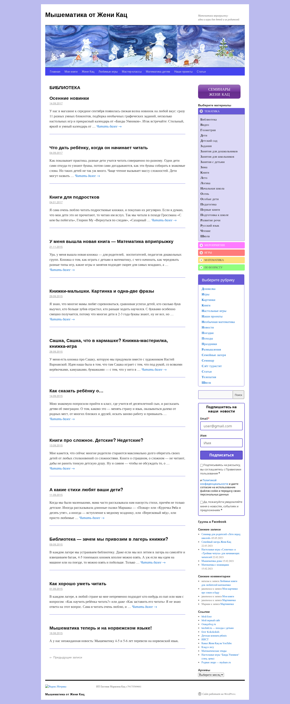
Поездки (208, 332)
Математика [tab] (214, 260)
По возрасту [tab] (213, 267)
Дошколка (208, 288)
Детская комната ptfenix (214, 635)
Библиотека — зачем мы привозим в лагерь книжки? (108, 539)
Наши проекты (183, 71)
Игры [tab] (208, 252)
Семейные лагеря (214, 354)
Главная (55, 71)
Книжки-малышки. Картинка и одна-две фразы (101, 290)
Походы (207, 338)
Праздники (209, 343)
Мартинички (229, 600)
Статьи (201, 71)
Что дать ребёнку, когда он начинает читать (98, 147)
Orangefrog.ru (208, 624)
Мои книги (71, 71)
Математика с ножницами (215, 564)
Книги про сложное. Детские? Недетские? (96, 440)
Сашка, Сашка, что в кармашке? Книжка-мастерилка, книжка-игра (108, 343)
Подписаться (221, 455)
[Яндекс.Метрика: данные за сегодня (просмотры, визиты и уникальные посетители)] (55, 686)
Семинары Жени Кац (219, 92)
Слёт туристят (212, 365)
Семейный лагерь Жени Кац (216, 541)
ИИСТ (204, 639)
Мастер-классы (132, 71)
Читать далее (109, 126)
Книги (206, 305)
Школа (206, 382)
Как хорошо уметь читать (77, 583)
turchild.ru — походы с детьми (217, 628)
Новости (208, 327)
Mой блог (206, 616)
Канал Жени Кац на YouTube (216, 643)
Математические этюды (214, 650)
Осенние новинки (69, 98)
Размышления (211, 349)
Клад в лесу (207, 647)
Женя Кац (88, 71)
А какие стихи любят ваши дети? (86, 489)
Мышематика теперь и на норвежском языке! (100, 627)
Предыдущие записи (65, 657)
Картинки (208, 299)
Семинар (208, 360)
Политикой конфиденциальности (214, 482)
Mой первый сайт (210, 620)
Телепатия (209, 376)
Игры (205, 294)
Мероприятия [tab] (214, 245)
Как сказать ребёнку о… (76, 390)
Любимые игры (108, 71)
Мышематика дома (211, 560)
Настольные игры (214, 310)
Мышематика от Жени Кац (86, 14)
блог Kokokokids (210, 631)
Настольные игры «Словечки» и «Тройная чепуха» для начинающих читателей (220, 553)
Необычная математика (218, 321)
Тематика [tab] (212, 111)
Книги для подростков (74, 197)
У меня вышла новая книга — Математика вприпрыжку (111, 241)
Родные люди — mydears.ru (216, 662)
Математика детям (158, 71)
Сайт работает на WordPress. (219, 694)
